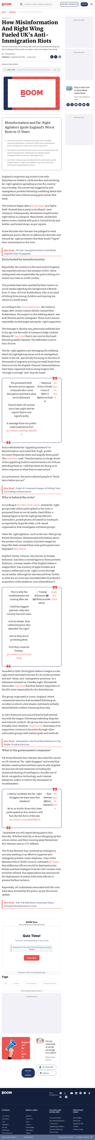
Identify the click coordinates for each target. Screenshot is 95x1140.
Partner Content (78, 1129)
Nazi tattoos (19, 548)
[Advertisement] (31, 1015)
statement (12, 458)
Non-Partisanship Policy (56, 1121)
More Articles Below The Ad (31, 991)
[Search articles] (21, 5)
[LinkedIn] (80, 104)
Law (3, 1122)
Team (27, 1122)
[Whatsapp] (76, 104)
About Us (28, 1116)
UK (5, 983)
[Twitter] (72, 104)
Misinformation (50, 983)
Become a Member (28, 1073)
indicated (19, 686)
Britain (16, 983)
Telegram (45, 1073)
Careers (28, 1124)
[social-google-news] (59, 57)
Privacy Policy (53, 1132)
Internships (29, 1130)
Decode (4, 1127)
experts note (36, 725)
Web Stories (6, 1130)
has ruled (19, 336)
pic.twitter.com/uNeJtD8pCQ (24, 819)
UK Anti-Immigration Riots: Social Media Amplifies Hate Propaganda (30, 252)
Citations (76, 1126)
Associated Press (30, 307)
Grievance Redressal (56, 1129)
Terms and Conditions (9, 1137)
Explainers (12, 12)
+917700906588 (47, 1067)
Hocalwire (70, 1137)
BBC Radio (53, 861)
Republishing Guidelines (56, 1126)
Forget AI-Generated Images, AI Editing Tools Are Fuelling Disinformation (32, 490)
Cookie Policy (53, 1123)
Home (4, 12)
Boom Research (7, 1133)
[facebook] (68, 104)
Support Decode (78, 1123)
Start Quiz (31, 958)
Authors (28, 1133)
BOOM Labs (77, 1121)
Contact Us (29, 1119)
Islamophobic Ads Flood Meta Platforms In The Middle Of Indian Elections (32, 743)
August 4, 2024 (55, 390)
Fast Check (5, 1119)
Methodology (30, 1127)
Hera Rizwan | (10, 54)
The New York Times (28, 505)
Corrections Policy (55, 1118)
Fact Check (5, 1116)
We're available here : (53, 1095)
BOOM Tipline (77, 1118)
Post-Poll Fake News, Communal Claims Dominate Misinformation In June (29, 904)
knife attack (38, 205)
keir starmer (31, 983)
